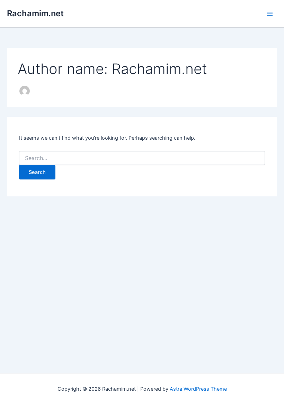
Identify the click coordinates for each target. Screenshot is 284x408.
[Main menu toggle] (270, 14)
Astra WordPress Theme (198, 389)
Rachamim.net (35, 13)
